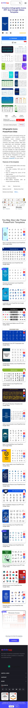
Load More (14, 640)
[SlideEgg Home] (14, 650)
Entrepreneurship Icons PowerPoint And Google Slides (13, 263)
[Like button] (3, 33)
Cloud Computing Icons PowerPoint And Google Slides (13, 525)
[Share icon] (6, 33)
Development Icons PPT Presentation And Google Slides (13, 344)
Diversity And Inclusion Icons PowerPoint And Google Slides (13, 283)
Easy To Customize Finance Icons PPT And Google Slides (13, 565)
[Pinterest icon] (11, 33)
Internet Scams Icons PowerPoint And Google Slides (12, 586)
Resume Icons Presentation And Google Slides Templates (13, 631)
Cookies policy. (15, 704)
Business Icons (16, 186)
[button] (24, 229)
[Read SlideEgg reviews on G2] (5, 684)
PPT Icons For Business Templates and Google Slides (12, 404)
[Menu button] (25, 3)
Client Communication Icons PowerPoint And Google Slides (14, 424)
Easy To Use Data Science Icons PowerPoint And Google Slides (14, 243)
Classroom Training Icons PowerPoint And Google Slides (13, 545)
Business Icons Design (8, 191)
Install (20, 120)
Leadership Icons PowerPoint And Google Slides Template (13, 303)
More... (16, 192)
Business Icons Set (7, 189)
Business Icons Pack (18, 189)
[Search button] (20, 3)
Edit (20, 42)
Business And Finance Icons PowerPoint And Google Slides (14, 485)
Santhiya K (21, 116)
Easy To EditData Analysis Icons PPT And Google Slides (13, 505)
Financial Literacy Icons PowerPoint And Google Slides (13, 606)
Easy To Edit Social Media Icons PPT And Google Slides (13, 324)
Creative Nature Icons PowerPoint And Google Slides (12, 384)
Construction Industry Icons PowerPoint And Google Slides (14, 364)
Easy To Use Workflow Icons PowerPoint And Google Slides (13, 445)
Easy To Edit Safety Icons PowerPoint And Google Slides (13, 465)
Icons (4, 186)
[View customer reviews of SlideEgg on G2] (13, 684)
